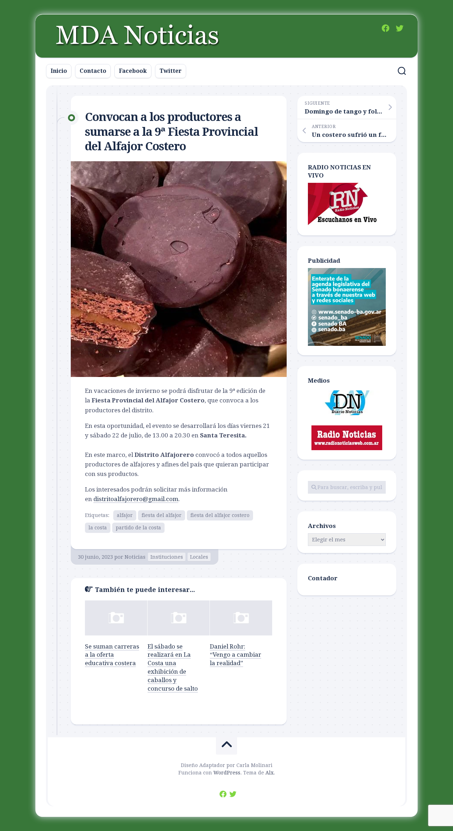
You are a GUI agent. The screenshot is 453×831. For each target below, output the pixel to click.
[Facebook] (385, 28)
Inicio (59, 71)
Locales (199, 557)
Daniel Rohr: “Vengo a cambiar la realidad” (235, 655)
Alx (269, 772)
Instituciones (166, 557)
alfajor (125, 515)
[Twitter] (399, 28)
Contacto (93, 71)
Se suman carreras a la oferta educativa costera (112, 655)
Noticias (135, 557)
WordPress (226, 772)
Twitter (171, 71)
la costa (97, 527)
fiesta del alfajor (162, 515)
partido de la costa (138, 527)
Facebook (133, 71)
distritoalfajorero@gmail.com (135, 498)
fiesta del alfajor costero (220, 515)
